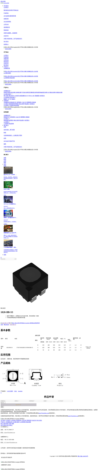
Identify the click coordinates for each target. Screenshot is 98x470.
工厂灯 (9, 99)
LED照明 (6, 105)
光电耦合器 (7, 68)
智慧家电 (19, 102)
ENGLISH (6, 3)
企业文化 (34, 420)
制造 (7, 423)
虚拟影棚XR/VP (23, 95)
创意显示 (42, 95)
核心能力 (6, 125)
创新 (4, 423)
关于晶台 (6, 5)
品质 (10, 423)
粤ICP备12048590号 (83, 456)
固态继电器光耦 (32, 92)
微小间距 (6, 95)
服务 (13, 423)
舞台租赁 (11, 95)
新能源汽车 (13, 102)
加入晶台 (39, 420)
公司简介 (8, 420)
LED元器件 (10, 391)
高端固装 (37, 95)
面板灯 (5, 99)
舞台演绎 (21, 104)
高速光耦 (12, 92)
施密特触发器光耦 (42, 92)
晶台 (15, 391)
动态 (5, 164)
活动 (5, 195)
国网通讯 (29, 102)
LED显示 (6, 104)
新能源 (34, 102)
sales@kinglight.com (44, 413)
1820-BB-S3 (13, 324)
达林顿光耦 (18, 92)
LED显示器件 (7, 73)
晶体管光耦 (7, 92)
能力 (2, 423)
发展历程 (18, 420)
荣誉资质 (29, 420)
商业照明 (16, 105)
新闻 (5, 165)
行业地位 (13, 420)
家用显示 (16, 104)
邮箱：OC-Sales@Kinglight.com (9, 442)
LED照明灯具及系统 (9, 77)
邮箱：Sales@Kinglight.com (8, 432)
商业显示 (26, 104)
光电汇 (5, 224)
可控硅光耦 (25, 92)
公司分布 (23, 420)
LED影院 (16, 95)
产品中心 (6, 66)
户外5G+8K (31, 95)
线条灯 (13, 99)
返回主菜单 (8, 48)
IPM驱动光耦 (58, 92)
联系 (5, 254)
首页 (2, 324)
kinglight (20, 391)
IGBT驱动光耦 (51, 92)
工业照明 (11, 105)
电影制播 (11, 104)
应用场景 (6, 100)
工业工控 (24, 102)
